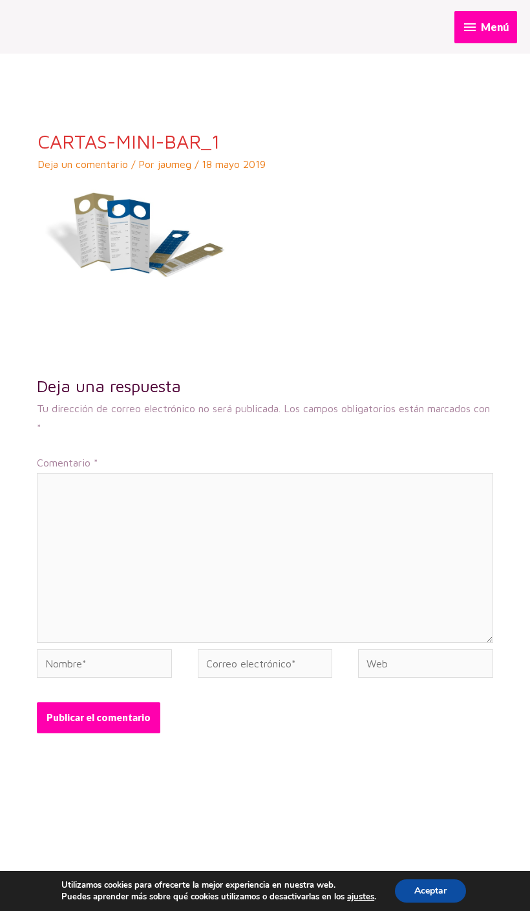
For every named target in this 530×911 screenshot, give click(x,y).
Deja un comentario (82, 164)
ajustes (360, 897)
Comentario (67, 462)
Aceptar (430, 891)
